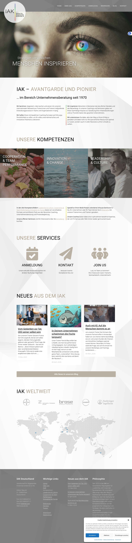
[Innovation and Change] (66, 197)
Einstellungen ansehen (121, 535)
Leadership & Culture (46, 208)
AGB (44, 488)
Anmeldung (60, 219)
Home (45, 483)
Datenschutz (47, 515)
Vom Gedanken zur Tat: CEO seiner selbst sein (77, 484)
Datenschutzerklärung (108, 539)
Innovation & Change (37, 210)
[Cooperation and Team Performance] (22, 197)
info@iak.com (25, 504)
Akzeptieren (92, 535)
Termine (46, 506)
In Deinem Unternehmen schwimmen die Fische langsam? (65, 333)
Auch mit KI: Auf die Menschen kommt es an (78, 501)
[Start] (110, 197)
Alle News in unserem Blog (66, 374)
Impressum (118, 539)
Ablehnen (106, 535)
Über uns (46, 486)
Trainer (45, 508)
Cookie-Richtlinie (98, 539)
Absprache (105, 210)
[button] (128, 520)
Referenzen (47, 504)
